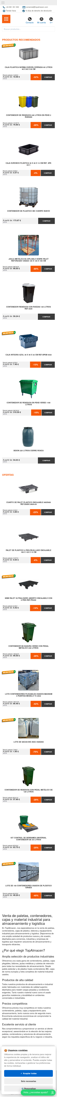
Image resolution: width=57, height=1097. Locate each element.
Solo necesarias (28, 1081)
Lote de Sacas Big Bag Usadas (29, 742)
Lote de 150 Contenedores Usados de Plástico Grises (28, 887)
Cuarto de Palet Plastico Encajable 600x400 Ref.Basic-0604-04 (28, 503)
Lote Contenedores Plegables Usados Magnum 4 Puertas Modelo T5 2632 (28, 695)
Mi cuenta (41, 22)
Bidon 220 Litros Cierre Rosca (29, 451)
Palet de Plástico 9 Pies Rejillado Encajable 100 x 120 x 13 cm (28, 551)
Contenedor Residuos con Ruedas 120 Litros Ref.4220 (28, 308)
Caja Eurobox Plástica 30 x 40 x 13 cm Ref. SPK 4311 (28, 164)
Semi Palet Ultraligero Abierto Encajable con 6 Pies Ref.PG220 (28, 599)
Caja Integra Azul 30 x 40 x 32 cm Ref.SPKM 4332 (29, 355)
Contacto (30, 22)
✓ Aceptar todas (29, 1073)
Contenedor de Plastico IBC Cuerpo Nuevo (28, 211)
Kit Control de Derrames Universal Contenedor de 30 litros (28, 839)
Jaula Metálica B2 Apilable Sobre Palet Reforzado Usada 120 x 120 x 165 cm (29, 260)
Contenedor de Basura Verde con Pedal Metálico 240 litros (28, 647)
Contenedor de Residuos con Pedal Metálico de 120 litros (29, 791)
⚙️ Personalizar (28, 1088)
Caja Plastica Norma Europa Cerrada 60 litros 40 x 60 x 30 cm (28, 68)
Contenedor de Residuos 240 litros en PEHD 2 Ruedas (28, 116)
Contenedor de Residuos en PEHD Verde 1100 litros (28, 404)
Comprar (48, 77)
